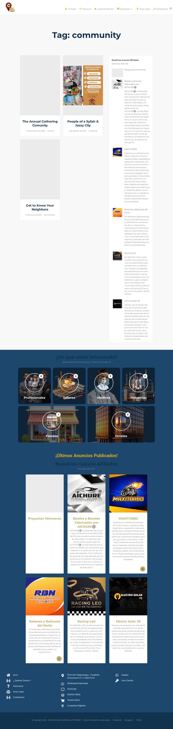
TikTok (139, 720)
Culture (50, 131)
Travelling (93, 131)
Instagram (128, 720)
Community (49, 215)
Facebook (117, 720)
